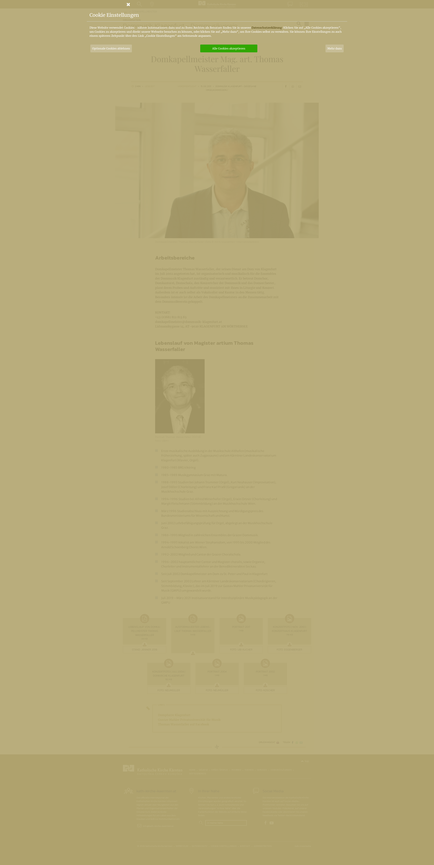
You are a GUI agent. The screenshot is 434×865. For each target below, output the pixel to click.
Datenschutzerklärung (267, 27)
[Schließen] (217, 4)
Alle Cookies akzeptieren (228, 48)
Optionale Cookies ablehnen (111, 48)
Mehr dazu (334, 48)
